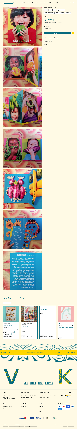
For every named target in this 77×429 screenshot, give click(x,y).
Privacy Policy (5, 426)
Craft (50, 10)
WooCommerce (71, 426)
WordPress (65, 426)
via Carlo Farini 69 (7, 395)
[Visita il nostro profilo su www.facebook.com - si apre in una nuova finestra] (70, 392)
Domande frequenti (7, 406)
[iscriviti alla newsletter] (38, 352)
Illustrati (45, 336)
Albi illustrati (28, 338)
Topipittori (6, 327)
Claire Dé (46, 16)
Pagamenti (41, 406)
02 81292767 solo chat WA (9, 398)
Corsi (40, 383)
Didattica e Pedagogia (49, 12)
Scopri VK (55, 2)
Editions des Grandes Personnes (53, 22)
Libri (23, 2)
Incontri (49, 383)
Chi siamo (5, 403)
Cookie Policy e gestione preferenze (16, 426)
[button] (73, 33)
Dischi (28, 2)
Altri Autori (42, 307)
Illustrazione (51, 336)
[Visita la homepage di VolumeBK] (9, 2)
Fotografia (62, 12)
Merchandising (24, 403)
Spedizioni (48, 41)
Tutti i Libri (6, 303)
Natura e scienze (6, 338)
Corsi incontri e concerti (45, 2)
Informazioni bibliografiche (53, 38)
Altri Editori (43, 311)
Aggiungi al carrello (57, 33)
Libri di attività (68, 12)
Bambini (56, 12)
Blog (4, 408)
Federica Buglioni (7, 323)
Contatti (41, 403)
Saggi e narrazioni (60, 10)
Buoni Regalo (24, 406)
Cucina (54, 10)
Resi (46, 44)
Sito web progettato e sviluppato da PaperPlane (64, 424)
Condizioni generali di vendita (31, 426)
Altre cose (34, 2)
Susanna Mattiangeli (26, 323)
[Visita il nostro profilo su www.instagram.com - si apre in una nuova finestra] (73, 392)
